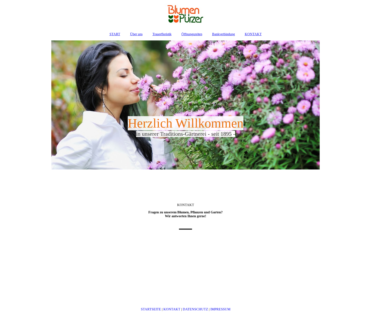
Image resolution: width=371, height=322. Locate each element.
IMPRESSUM (220, 309)
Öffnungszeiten (191, 34)
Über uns (136, 34)
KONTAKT (253, 34)
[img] (185, 14)
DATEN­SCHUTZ (195, 309)
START (114, 34)
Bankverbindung (223, 34)
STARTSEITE (151, 309)
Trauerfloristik (162, 34)
